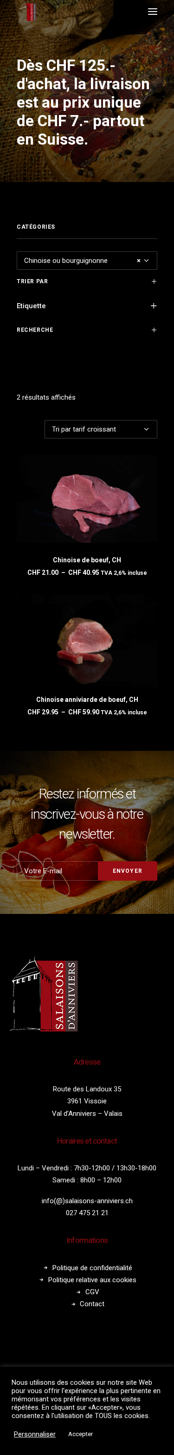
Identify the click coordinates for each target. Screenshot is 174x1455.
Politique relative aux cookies (92, 1280)
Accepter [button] (80, 1434)
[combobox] (87, 260)
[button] (152, 11)
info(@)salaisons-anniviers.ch (87, 1201)
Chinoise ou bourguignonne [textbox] (82, 260)
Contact (92, 1304)
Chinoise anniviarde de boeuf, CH (87, 699)
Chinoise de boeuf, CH (87, 560)
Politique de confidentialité (92, 1268)
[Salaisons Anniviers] (28, 11)
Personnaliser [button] (35, 1434)
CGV (92, 1292)
